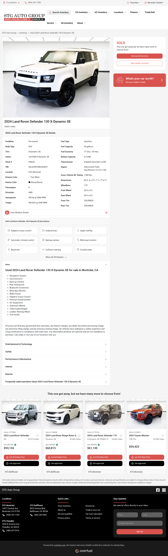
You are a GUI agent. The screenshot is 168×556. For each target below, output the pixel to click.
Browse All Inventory (139, 56)
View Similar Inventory (140, 63)
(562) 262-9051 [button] (40, 515)
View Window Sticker (19, 212)
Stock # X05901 (135, 432)
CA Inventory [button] (81, 12)
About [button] (80, 23)
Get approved (14, 463)
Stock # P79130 (93, 432)
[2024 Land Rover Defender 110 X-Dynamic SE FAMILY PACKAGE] (105, 414)
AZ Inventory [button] (101, 12)
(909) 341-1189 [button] (34, 2)
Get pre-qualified (65, 514)
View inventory (64, 506)
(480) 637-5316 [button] (12, 530)
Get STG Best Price (17, 457)
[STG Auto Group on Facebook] (157, 489)
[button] (12, 2)
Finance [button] (134, 12)
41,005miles (75, 439)
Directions (90, 506)
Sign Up (140, 532)
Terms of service (93, 518)
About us (62, 510)
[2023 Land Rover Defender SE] (21, 414)
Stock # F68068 (51, 432)
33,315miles (33, 439)
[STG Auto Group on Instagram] (163, 489)
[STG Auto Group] (24, 17)
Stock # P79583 (10, 432)
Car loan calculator (94, 514)
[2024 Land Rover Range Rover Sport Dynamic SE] (63, 414)
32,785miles (158, 439)
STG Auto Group (9, 33)
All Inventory (67, 23)
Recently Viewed (155, 2)
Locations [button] (118, 12)
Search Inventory (60, 12)
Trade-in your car (93, 510)
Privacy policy (64, 518)
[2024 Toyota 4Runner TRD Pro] (146, 414)
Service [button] (50, 23)
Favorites (134, 2)
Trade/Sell (150, 12)
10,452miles (116, 439)
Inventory (23, 33)
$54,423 (134, 446)
